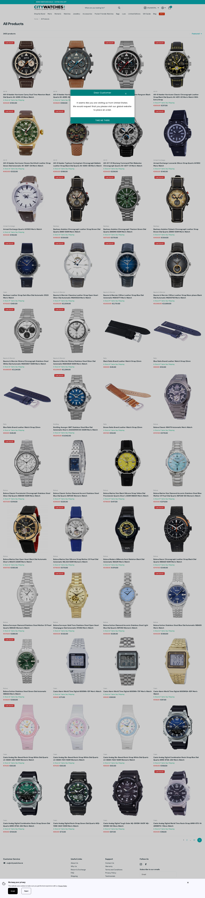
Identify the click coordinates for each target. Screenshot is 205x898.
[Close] (194, 882)
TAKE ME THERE (102, 120)
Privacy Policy (62, 886)
